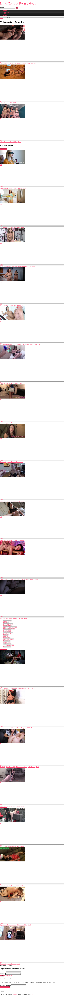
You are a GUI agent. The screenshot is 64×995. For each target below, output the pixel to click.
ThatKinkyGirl (7, 643)
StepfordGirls (6, 640)
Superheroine (6, 642)
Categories (6, 12)
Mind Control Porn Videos (18, 3)
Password (2, 973)
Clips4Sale (6, 622)
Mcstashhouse (7, 631)
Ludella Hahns (7, 630)
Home (5, 10)
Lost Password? (8, 975)
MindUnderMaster (8, 633)
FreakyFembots (7, 625)
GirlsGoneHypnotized (9, 628)
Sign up (15, 994)
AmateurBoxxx (7, 621)
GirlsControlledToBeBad (10, 627)
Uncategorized (7, 646)
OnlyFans (5, 634)
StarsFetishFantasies (8, 639)
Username (2, 972)
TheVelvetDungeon (8, 645)
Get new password (5, 987)
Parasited (5, 636)
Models (5, 15)
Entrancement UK (8, 624)
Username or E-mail (5, 985)
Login (2, 975)
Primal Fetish (6, 637)
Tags (4, 13)
